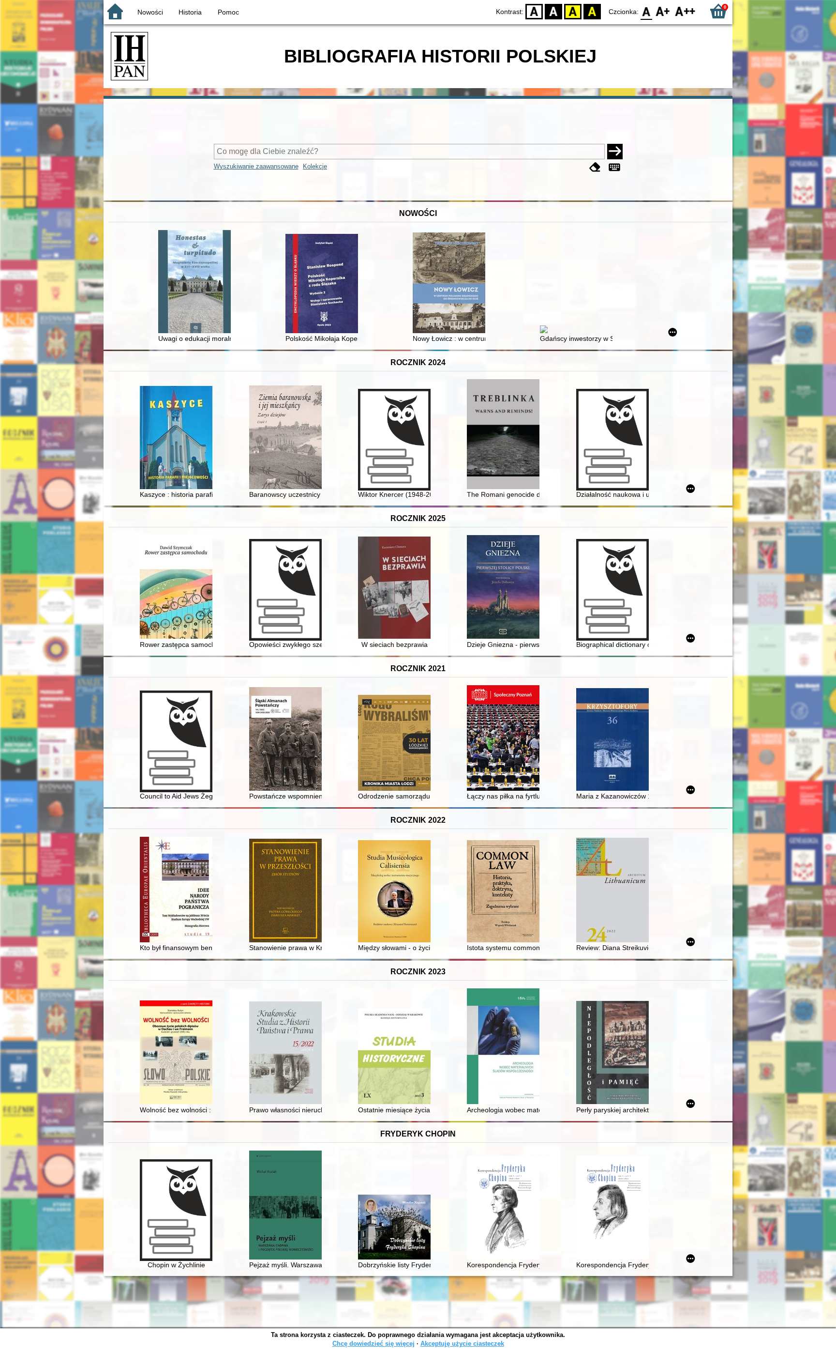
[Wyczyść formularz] (595, 167)
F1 (663, 11)
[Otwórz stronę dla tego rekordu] (197, 282)
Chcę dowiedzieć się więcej (373, 1343)
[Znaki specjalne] (614, 167)
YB (572, 11)
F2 (685, 11)
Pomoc (228, 12)
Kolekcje (315, 166)
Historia (190, 12)
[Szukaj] (615, 151)
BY (592, 11)
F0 (646, 11)
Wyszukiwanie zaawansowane (256, 166)
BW (553, 11)
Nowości (150, 12)
